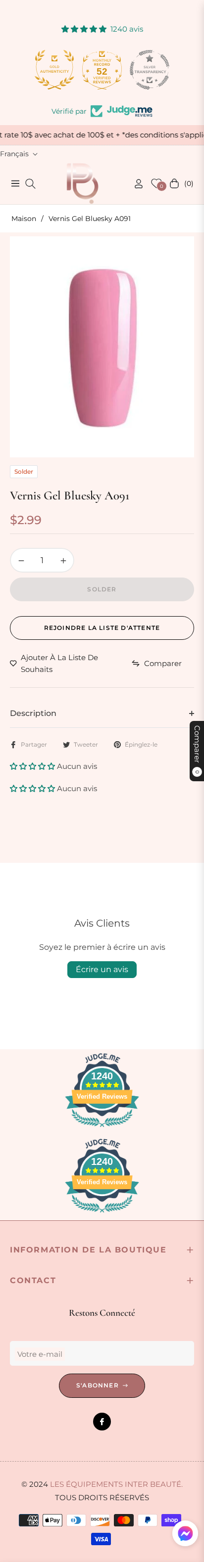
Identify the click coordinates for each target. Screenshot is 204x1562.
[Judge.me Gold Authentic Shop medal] (54, 69)
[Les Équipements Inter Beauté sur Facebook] (102, 1421)
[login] (134, 183)
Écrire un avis (102, 969)
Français (14, 153)
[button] (33, 766)
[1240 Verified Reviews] (102, 1128)
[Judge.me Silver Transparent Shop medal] (149, 69)
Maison (23, 218)
